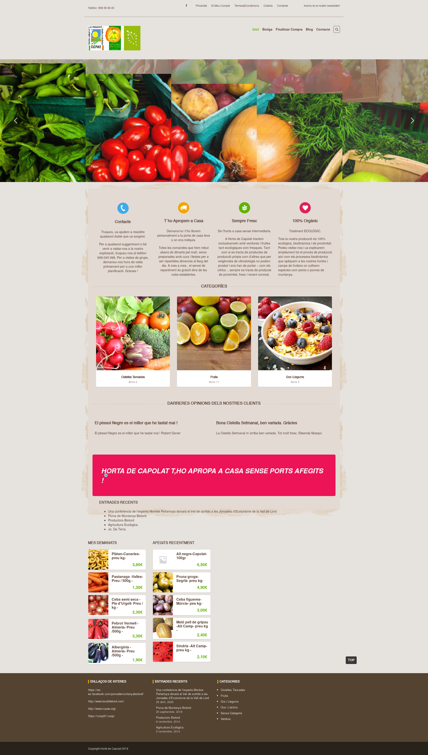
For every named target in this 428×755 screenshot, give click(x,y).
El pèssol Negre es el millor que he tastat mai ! (136, 423)
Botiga (267, 29)
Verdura (225, 719)
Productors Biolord (121, 520)
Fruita (224, 695)
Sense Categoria (231, 713)
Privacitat (201, 5)
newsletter (333, 5)
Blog (309, 29)
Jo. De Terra (117, 529)
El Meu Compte (220, 5)
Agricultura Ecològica (123, 524)
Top (351, 660)
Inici (256, 29)
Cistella (268, 5)
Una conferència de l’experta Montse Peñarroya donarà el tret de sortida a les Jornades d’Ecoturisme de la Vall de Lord (192, 511)
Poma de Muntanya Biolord (127, 515)
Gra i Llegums (230, 701)
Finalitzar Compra (289, 29)
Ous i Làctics (229, 707)
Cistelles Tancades (233, 690)
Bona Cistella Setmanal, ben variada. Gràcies (256, 423)
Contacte (282, 5)
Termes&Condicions (247, 5)
